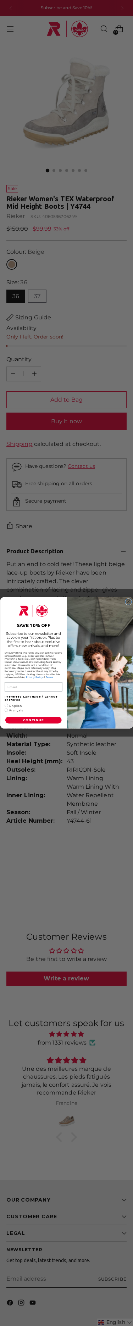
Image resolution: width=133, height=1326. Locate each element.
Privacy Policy (34, 677)
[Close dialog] (128, 602)
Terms (49, 677)
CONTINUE (33, 720)
